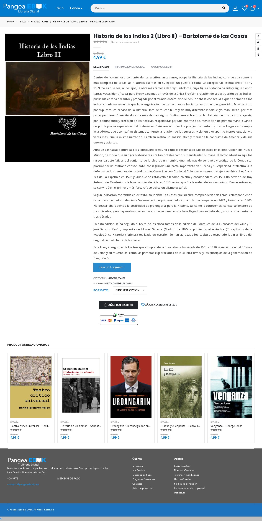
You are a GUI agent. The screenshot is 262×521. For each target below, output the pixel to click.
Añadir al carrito (120, 305)
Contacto (137, 484)
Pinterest (258, 48)
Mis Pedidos (138, 470)
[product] (31, 387)
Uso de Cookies (182, 479)
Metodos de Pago (142, 475)
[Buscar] (224, 7)
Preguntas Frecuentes (143, 479)
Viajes (121, 278)
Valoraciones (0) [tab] (161, 67)
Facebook (258, 36)
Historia (112, 278)
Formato (100, 290)
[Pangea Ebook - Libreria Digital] (25, 8)
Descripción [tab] (101, 67)
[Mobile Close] (1, 518)
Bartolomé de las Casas (118, 284)
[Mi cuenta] (235, 8)
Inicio (59, 8)
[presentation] (5, 97)
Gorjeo (258, 42)
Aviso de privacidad (142, 488)
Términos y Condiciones (186, 475)
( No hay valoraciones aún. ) (124, 42)
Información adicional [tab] (130, 67)
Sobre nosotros (182, 466)
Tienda (74, 8)
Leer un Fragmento (112, 267)
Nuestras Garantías (184, 470)
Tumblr (258, 54)
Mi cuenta (137, 466)
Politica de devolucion (185, 484)
